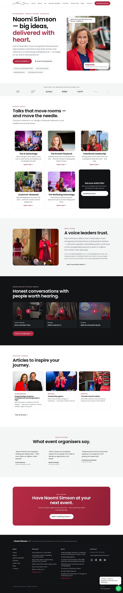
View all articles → (21, 415)
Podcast (66, 3)
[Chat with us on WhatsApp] (118, 588)
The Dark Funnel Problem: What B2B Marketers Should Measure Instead (72, 560)
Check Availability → (22, 61)
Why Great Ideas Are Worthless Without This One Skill (42, 560)
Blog (82, 3)
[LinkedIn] (100, 560)
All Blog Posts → (66, 578)
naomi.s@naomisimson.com (99, 555)
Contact (89, 3)
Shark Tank (75, 3)
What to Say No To (38, 569)
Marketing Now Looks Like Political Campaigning (72, 565)
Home (33, 3)
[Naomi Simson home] (21, 3)
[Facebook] (96, 560)
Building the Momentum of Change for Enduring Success (74, 574)
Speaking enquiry (102, 3)
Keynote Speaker (54, 3)
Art (45, 3)
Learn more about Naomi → (76, 264)
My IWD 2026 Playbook (68, 571)
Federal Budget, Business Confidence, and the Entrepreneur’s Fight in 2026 (73, 553)
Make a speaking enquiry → (61, 516)
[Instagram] (91, 560)
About (40, 3)
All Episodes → (37, 572)
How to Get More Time (39, 567)
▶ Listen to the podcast (43, 61)
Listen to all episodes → (23, 334)
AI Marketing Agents (68, 557)
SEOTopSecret (105, 589)
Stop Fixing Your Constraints (41, 552)
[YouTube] (105, 560)
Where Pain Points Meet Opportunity (44, 564)
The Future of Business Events (71, 568)
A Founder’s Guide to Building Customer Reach (42, 556)
